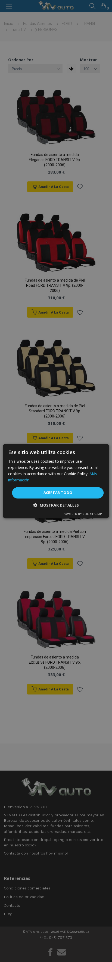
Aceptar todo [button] (58, 492)
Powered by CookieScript (83, 514)
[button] (56, 505)
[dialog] (56, 481)
